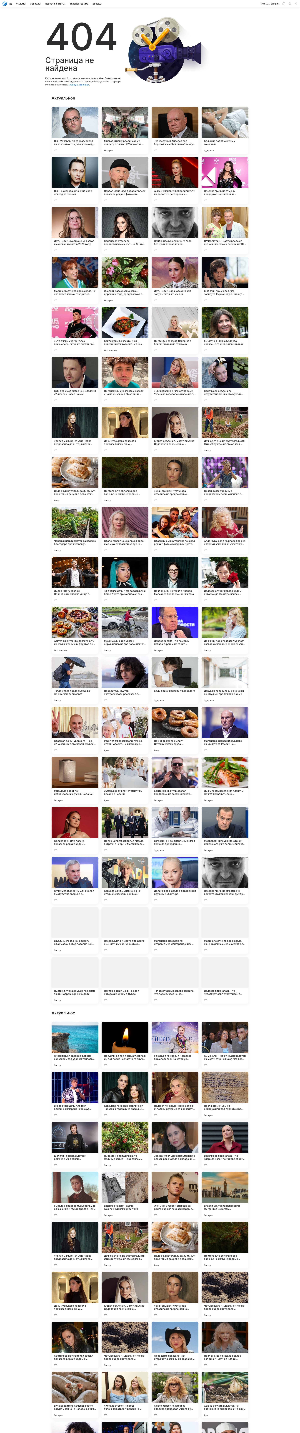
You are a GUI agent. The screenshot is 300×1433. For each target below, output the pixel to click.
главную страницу (79, 84)
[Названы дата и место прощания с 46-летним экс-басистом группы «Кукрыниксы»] (125, 930)
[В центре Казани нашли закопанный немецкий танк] (125, 1395)
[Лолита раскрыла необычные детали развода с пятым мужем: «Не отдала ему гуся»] (75, 1180)
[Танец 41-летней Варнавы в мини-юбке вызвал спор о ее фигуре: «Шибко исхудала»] (225, 1030)
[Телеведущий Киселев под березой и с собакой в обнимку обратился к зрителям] (175, 130)
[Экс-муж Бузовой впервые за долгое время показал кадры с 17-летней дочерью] (175, 1395)
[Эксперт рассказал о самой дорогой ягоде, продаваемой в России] (125, 280)
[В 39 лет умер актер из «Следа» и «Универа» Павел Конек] (75, 380)
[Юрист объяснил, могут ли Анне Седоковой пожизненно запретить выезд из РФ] (175, 430)
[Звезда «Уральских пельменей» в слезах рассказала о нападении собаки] (175, 1345)
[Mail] (4, 3)
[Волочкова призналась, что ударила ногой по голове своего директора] (225, 1345)
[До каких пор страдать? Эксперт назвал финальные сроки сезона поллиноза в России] (225, 630)
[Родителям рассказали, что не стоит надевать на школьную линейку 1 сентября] (125, 730)
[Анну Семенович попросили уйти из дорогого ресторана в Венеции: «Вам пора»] (175, 180)
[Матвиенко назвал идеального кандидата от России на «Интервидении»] (225, 730)
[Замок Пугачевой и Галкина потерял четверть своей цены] (225, 1180)
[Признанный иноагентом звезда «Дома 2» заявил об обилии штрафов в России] (125, 380)
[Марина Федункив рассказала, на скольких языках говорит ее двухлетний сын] (75, 280)
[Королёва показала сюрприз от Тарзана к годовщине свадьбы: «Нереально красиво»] (125, 1295)
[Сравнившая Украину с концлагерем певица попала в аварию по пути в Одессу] (225, 480)
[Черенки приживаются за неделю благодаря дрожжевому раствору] (75, 530)
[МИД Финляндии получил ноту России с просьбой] (175, 1030)
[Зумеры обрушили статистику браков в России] (125, 780)
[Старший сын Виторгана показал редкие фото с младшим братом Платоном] (175, 530)
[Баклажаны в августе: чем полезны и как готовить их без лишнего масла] (125, 330)
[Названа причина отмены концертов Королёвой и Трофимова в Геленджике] (225, 180)
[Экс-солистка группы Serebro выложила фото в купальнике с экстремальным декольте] (75, 1080)
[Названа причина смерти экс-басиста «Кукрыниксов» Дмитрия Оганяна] (225, 880)
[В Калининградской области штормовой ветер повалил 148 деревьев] (75, 930)
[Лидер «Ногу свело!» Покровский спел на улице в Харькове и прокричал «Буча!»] (75, 580)
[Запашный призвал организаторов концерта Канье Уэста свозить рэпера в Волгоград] (225, 1130)
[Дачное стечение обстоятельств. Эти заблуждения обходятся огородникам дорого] (225, 430)
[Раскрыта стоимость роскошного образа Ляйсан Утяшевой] (175, 1130)
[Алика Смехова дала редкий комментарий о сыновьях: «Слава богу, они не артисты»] (125, 1030)
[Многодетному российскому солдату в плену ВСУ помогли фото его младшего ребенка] (125, 130)
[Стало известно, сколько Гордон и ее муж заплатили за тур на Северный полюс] (125, 530)
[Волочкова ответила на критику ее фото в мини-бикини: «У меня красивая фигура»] (75, 1030)
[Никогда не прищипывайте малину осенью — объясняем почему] (125, 1345)
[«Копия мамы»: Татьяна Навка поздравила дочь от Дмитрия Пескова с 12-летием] (75, 430)
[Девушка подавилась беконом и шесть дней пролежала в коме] (225, 680)
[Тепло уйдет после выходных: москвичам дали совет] (75, 680)
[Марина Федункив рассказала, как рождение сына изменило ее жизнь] (225, 930)
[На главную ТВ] (9, 3)
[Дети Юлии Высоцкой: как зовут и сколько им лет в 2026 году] (75, 230)
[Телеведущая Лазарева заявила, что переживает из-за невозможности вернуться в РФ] (175, 980)
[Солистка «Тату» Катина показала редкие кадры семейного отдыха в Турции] (75, 830)
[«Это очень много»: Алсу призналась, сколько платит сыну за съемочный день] (75, 330)
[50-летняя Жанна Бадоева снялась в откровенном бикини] (225, 330)
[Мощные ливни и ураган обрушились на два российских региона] (125, 630)
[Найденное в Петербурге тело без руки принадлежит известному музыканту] (175, 230)
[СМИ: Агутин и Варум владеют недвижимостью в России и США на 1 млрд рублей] (225, 230)
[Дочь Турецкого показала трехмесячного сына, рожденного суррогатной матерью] (125, 430)
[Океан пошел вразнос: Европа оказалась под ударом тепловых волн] (75, 1245)
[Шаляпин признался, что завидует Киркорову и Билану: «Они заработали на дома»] (225, 280)
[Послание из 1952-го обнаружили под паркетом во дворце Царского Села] (225, 1295)
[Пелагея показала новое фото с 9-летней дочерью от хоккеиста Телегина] (175, 1295)
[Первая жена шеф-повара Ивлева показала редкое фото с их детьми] (125, 180)
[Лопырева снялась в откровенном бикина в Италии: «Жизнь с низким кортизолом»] (125, 1130)
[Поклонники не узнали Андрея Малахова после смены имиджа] (175, 580)
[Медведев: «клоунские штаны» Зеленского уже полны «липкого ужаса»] (225, 830)
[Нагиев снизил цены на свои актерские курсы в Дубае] (125, 980)
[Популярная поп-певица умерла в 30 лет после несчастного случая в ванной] (125, 1245)
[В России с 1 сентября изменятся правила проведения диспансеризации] (175, 830)
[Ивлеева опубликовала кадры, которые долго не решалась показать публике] (225, 580)
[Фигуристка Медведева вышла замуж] (125, 1080)
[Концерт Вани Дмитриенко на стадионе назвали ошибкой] (125, 880)
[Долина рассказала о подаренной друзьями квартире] (175, 880)
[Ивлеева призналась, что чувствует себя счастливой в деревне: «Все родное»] (225, 980)
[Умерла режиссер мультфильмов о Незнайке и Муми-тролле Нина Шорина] (75, 1395)
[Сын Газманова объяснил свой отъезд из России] (75, 180)
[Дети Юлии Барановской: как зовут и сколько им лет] (175, 280)
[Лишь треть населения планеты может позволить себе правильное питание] (225, 780)
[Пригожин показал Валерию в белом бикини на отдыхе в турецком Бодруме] (175, 330)
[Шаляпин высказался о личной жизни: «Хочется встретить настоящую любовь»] (75, 1130)
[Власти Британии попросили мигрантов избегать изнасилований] (225, 1395)
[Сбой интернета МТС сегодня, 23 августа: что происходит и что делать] (175, 1080)
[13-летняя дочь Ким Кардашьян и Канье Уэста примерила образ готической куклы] (125, 580)
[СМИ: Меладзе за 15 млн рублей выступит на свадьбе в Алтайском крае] (75, 880)
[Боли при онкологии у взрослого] (175, 680)
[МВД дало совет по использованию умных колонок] (75, 780)
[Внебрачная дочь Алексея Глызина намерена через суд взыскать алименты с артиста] (75, 1295)
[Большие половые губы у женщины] (225, 130)
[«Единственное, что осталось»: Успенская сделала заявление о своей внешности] (175, 380)
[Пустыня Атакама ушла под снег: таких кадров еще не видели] (75, 980)
